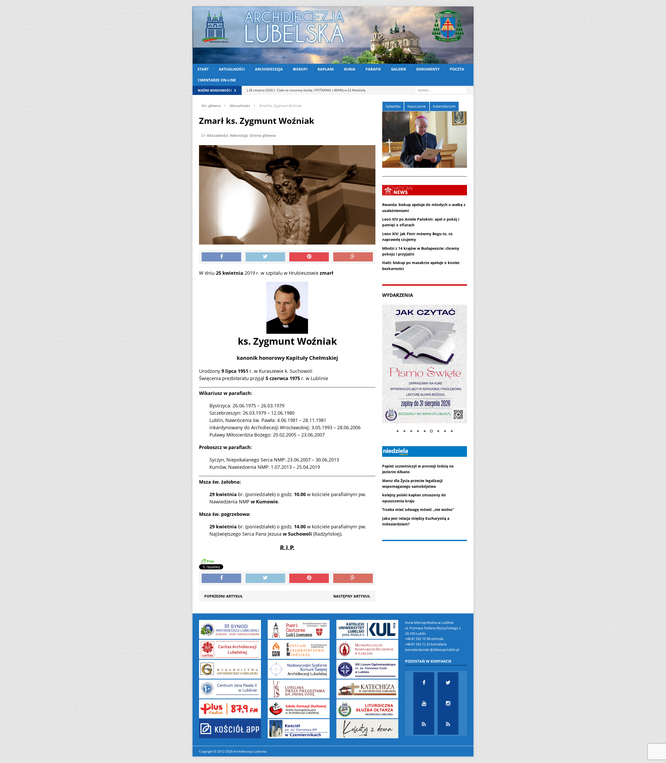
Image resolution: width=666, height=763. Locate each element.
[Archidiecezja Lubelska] (333, 35)
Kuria (349, 69)
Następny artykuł (351, 596)
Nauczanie (416, 106)
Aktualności (232, 69)
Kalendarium (444, 106)
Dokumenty (428, 69)
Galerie (398, 69)
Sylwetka (393, 106)
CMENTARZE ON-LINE (217, 80)
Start (203, 69)
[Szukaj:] (441, 89)
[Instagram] (448, 703)
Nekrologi (239, 135)
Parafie (373, 69)
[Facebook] (423, 682)
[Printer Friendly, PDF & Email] (207, 561)
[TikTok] (423, 724)
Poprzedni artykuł (223, 596)
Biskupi (300, 69)
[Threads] (448, 724)
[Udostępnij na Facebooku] (221, 257)
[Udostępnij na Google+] (353, 257)
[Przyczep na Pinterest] (309, 257)
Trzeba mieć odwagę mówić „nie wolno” (418, 509)
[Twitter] (448, 682)
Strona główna (262, 135)
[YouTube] (423, 703)
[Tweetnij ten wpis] (265, 257)
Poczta (457, 69)
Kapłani (326, 69)
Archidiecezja (269, 69)
